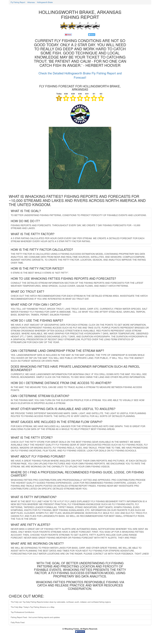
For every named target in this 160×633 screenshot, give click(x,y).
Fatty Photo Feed (17, 622)
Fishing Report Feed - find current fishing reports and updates (35, 617)
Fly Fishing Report (18, 2)
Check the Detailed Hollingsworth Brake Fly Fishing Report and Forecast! (80, 75)
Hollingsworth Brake (45, 2)
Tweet (92, 34)
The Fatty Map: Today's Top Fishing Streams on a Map (32, 607)
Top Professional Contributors (22, 612)
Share (69, 34)
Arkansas (31, 2)
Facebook (80, 632)
